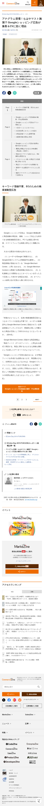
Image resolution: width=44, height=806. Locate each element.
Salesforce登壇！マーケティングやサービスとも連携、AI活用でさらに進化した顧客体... (22, 461)
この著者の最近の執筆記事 (23, 488)
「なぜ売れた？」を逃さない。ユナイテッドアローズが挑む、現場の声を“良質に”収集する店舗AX (23, 624)
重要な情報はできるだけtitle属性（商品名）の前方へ (26, 150)
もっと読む (8, 464)
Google (5, 34)
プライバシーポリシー (15, 788)
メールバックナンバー (23, 561)
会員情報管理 (13, 776)
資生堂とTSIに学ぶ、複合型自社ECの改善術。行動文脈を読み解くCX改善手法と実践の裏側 (23, 617)
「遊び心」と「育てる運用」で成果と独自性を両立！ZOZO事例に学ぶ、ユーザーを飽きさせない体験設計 (23, 648)
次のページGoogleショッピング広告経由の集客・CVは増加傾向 (22, 388)
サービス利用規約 (14, 785)
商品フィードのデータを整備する (27, 164)
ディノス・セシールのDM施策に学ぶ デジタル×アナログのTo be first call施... (22, 455)
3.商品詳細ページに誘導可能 (25, 134)
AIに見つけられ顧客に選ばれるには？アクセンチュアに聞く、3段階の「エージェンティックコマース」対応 (23, 631)
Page (7, 127)
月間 (32, 592)
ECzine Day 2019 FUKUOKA (15, 436)
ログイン (23, 571)
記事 (27, 723)
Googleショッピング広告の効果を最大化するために (27, 144)
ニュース (5, 723)
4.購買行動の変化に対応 (24, 137)
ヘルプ (11, 770)
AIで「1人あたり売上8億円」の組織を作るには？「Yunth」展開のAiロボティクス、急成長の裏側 (22, 597)
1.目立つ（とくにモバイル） (25, 128)
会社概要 (11, 782)
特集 (4, 732)
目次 (22, 101)
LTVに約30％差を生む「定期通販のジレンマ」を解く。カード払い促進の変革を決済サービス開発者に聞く (23, 640)
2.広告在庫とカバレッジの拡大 (26, 131)
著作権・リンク (13, 773)
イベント (28, 732)
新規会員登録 (22, 566)
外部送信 (11, 791)
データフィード (13, 34)
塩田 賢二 (13, 30)
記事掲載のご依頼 (32, 706)
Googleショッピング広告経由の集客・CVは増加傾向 (27, 118)
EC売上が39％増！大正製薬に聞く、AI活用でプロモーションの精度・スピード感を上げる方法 (23, 604)
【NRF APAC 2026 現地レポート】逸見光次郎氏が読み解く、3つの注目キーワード (23, 654)
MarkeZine (6, 714)
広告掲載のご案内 (12, 706)
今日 (12, 592)
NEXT (37, 399)
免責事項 (11, 779)
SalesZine (29, 714)
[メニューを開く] (3, 3)
